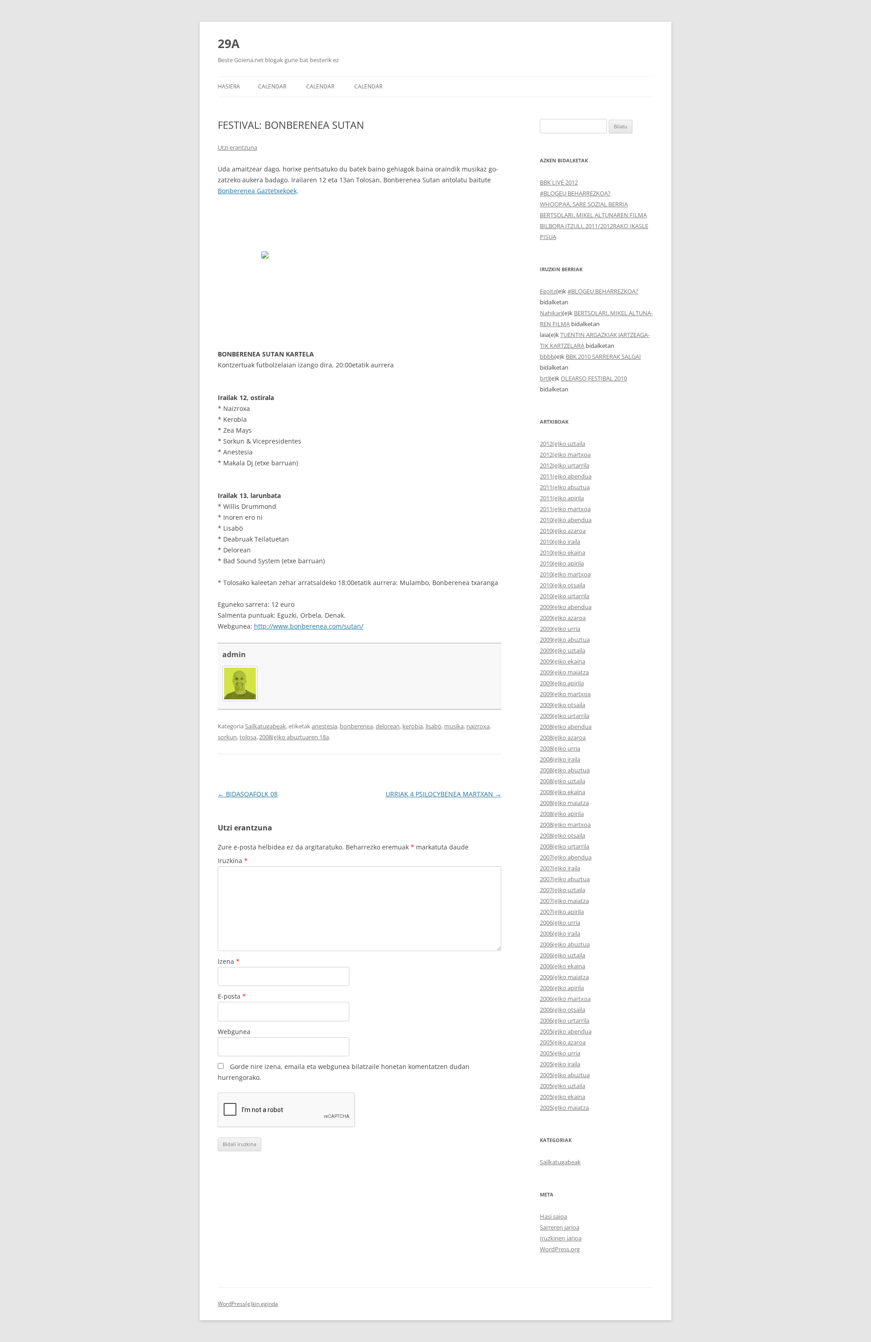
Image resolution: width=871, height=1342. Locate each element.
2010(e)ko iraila (560, 541)
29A (229, 43)
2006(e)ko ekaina (562, 966)
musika (454, 726)
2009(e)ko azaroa (563, 618)
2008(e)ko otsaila (562, 835)
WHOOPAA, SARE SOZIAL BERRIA (584, 204)
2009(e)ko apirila (562, 683)
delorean (388, 726)
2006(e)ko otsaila (562, 1009)
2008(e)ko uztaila (562, 781)
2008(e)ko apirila (562, 814)
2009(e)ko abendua (566, 607)
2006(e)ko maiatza (564, 977)
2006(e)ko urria (560, 922)
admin (234, 654)
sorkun (227, 737)
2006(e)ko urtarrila (564, 1020)
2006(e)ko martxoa (565, 999)
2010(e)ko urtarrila (564, 596)
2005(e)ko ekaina (562, 1097)
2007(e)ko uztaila (562, 890)
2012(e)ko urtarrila (564, 465)
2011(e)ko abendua (566, 476)
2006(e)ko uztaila (562, 955)
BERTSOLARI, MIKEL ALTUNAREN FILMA (593, 215)
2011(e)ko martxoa (565, 509)
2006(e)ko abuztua (565, 944)
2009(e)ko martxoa (565, 694)
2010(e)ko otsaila (562, 585)
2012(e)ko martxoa (565, 454)
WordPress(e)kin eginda (248, 1304)
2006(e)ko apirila (562, 988)
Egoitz (548, 291)
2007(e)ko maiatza (564, 901)
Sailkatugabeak (265, 726)
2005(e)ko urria (560, 1053)
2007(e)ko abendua (566, 857)
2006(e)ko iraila (560, 933)
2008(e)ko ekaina (562, 792)
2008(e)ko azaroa (563, 737)
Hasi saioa (553, 1216)
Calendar (272, 86)
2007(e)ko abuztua (565, 879)
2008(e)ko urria (560, 748)
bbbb (547, 356)
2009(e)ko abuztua (565, 639)
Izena (229, 961)
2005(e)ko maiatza (564, 1107)
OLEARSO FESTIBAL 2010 (594, 378)
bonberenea (356, 726)
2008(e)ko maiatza (564, 803)
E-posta (232, 996)
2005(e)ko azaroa (563, 1042)
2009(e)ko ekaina (562, 661)
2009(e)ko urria (560, 629)
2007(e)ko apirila (562, 912)
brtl (544, 378)
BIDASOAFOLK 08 (248, 794)
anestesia (324, 726)
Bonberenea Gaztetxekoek (257, 190)
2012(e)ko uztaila (562, 443)
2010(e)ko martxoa (565, 574)
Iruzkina (233, 860)
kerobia (412, 726)
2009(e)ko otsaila (562, 705)
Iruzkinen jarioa (561, 1238)
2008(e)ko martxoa (565, 824)
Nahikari (551, 313)
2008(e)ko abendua (566, 726)
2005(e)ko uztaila (562, 1086)
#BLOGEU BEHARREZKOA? (575, 193)
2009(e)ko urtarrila (564, 716)
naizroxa (477, 726)
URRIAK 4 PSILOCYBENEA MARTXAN (443, 794)
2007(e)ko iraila (560, 868)
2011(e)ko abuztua (565, 487)
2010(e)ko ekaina (562, 552)
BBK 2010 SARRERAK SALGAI (603, 356)
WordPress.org (560, 1249)
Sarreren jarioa (559, 1227)
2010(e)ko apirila (562, 563)
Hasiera (229, 86)
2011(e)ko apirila (562, 498)
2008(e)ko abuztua (565, 770)
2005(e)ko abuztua (565, 1075)
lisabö (433, 726)
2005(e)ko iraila (560, 1064)
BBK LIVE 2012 (559, 182)
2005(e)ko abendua (566, 1031)
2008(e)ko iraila (560, 759)
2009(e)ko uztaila (562, 650)
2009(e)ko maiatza (564, 672)
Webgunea (234, 1031)
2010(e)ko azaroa (563, 531)
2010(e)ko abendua (566, 520)
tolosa (248, 737)
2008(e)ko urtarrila (564, 846)
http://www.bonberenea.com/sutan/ (308, 626)
